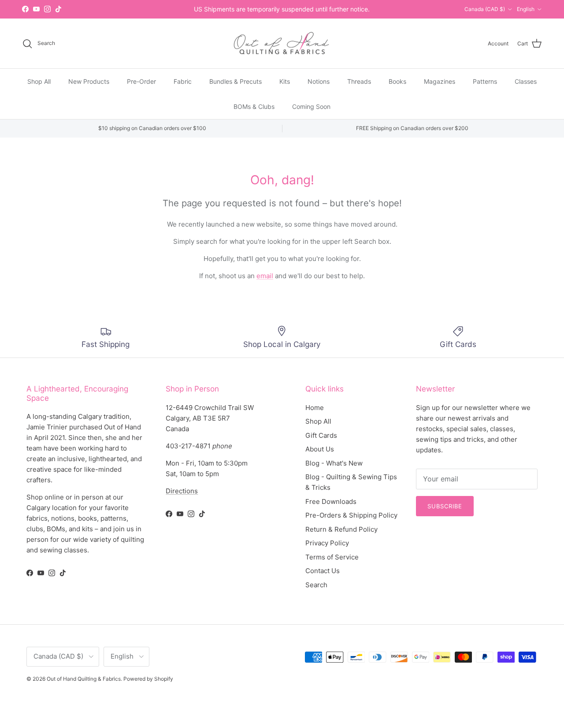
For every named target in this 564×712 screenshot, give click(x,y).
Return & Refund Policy (341, 529)
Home (314, 407)
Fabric (183, 81)
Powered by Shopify (148, 678)
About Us (319, 449)
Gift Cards (321, 435)
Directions (182, 491)
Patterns (485, 81)
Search (316, 585)
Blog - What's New (334, 463)
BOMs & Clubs (254, 106)
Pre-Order (141, 81)
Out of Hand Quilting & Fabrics (84, 678)
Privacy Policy (327, 543)
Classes (526, 81)
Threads (359, 81)
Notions (319, 81)
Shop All (39, 81)
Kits (284, 81)
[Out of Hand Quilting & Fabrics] (282, 43)
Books (397, 81)
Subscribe (444, 506)
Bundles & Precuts (235, 81)
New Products (88, 81)
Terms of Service (332, 557)
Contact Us (322, 571)
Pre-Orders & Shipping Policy (351, 515)
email (264, 276)
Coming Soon (311, 106)
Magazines (439, 81)
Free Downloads (330, 501)
